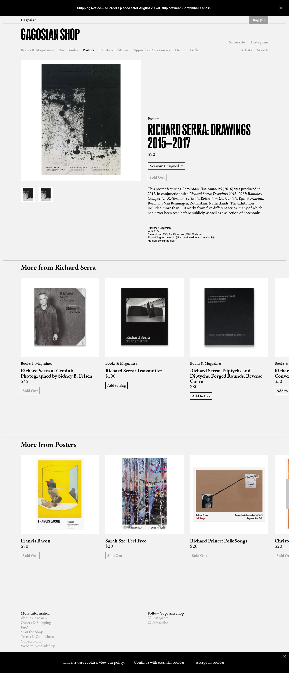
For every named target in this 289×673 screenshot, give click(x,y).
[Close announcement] (280, 8)
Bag (259, 20)
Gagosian (29, 20)
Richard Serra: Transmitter (133, 370)
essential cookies (159, 662)
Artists (246, 50)
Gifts (194, 50)
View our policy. (112, 662)
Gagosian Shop (50, 35)
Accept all (210, 662)
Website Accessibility (38, 646)
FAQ (24, 627)
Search (262, 50)
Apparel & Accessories (151, 50)
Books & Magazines (37, 50)
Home (180, 50)
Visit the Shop (32, 632)
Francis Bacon (36, 541)
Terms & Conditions (37, 636)
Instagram (259, 42)
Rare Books (68, 50)
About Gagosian (34, 618)
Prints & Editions (113, 50)
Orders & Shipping (36, 622)
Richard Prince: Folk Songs (218, 541)
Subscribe (237, 42)
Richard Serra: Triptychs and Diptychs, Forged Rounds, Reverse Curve (226, 376)
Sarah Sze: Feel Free (125, 541)
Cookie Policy (32, 641)
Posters (88, 50)
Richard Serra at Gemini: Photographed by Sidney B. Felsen (56, 373)
